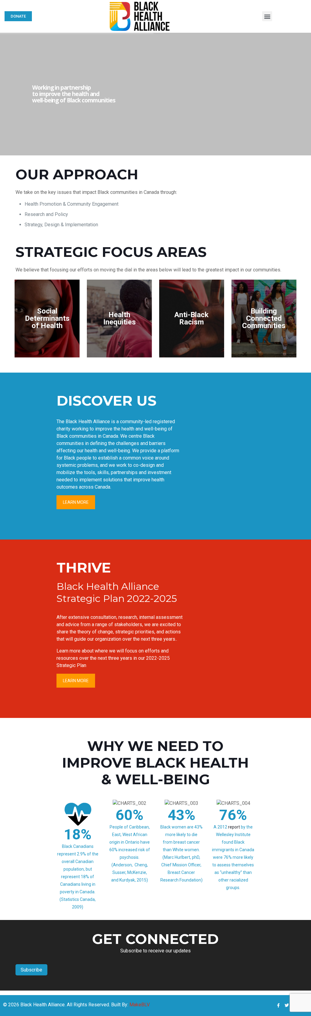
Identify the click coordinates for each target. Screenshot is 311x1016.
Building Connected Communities (263, 318)
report (234, 827)
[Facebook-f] (278, 1005)
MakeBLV (139, 1005)
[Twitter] (286, 1005)
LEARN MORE (76, 502)
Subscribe (31, 970)
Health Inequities (119, 318)
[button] (267, 16)
